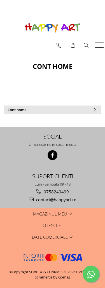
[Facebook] (52, 155)
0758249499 (56, 192)
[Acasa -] (53, 28)
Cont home (17, 109)
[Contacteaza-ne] (59, 45)
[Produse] (100, 47)
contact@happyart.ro (55, 199)
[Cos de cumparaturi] (73, 45)
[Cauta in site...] (86, 45)
